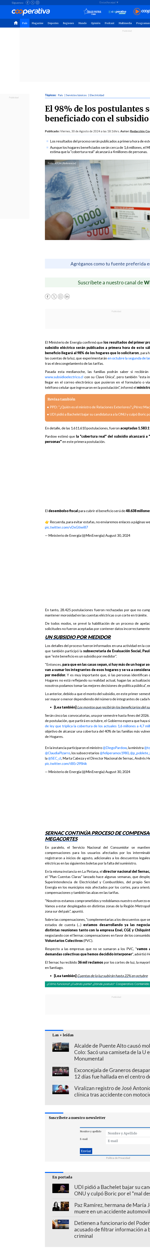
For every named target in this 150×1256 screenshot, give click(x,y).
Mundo (82, 23)
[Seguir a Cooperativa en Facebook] (28, 2)
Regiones (68, 23)
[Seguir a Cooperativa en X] (33, 2)
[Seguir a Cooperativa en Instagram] (37, 2)
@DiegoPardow (115, 747)
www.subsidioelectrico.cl (64, 377)
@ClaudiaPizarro (57, 753)
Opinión (95, 23)
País (24, 23)
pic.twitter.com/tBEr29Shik (66, 763)
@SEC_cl (54, 758)
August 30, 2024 (117, 535)
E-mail (84, 1139)
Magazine (37, 23)
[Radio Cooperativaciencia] (117, 12)
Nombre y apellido (90, 1131)
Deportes (53, 23)
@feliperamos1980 (114, 753)
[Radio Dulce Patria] (92, 11)
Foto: (51, 163)
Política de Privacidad (118, 1158)
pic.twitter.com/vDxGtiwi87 (66, 527)
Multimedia (125, 23)
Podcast (109, 23)
